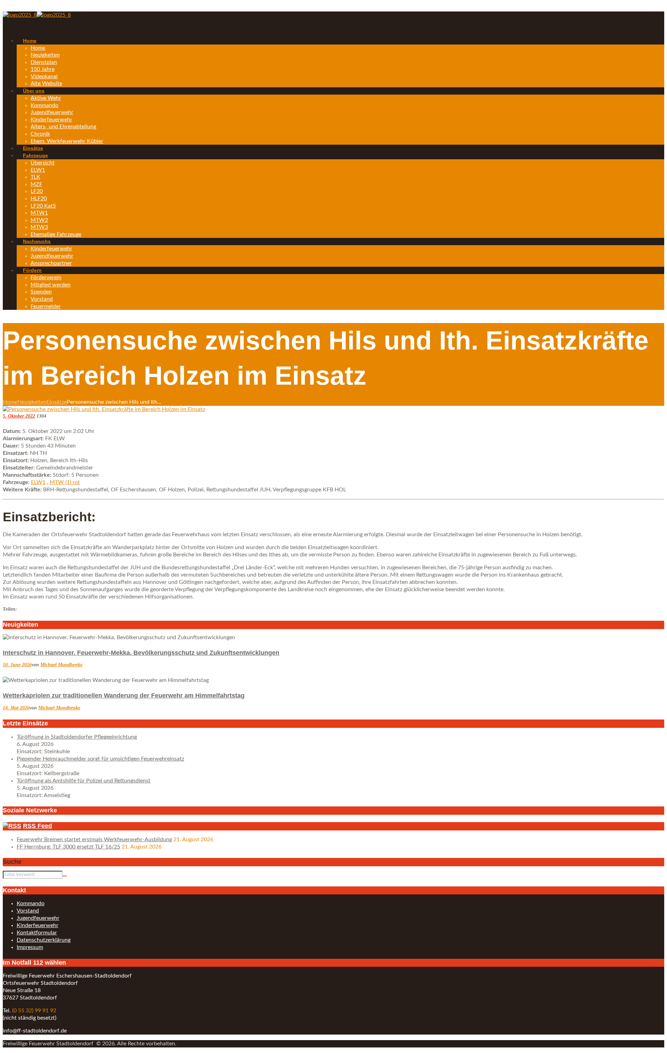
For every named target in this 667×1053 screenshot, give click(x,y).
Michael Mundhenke (61, 664)
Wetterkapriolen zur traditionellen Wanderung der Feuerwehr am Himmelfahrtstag (124, 695)
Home (10, 402)
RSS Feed (37, 825)
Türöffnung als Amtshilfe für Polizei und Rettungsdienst (83, 780)
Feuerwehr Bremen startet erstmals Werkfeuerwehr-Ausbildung (94, 839)
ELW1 (38, 482)
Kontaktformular (37, 932)
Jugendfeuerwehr (38, 918)
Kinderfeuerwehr (37, 925)
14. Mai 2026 (16, 707)
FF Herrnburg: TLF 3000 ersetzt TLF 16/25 (68, 847)
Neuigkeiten (32, 402)
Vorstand (28, 911)
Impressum (30, 947)
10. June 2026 (17, 664)
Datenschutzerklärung (44, 940)
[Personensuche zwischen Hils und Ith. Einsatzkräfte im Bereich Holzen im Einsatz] (104, 409)
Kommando (30, 903)
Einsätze (57, 402)
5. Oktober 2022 (19, 416)
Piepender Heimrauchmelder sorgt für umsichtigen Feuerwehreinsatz (100, 759)
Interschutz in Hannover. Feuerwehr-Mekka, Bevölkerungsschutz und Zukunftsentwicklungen (141, 652)
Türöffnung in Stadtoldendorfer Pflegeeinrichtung (77, 737)
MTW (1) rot (65, 482)
